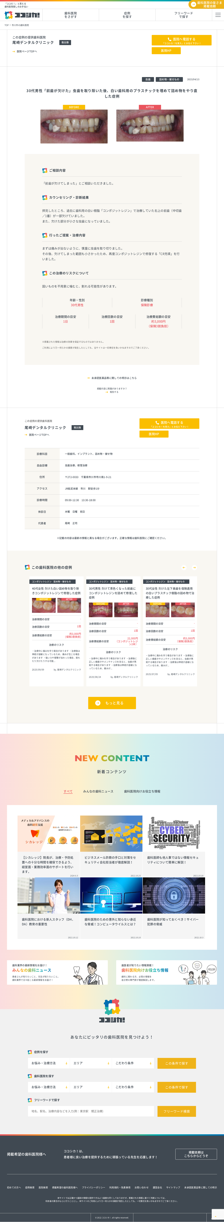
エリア (78, 1063)
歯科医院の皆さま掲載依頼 (209, 4)
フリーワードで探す (183, 15)
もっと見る (114, 703)
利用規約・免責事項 (119, 1187)
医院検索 (43, 1187)
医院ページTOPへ (27, 51)
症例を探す (127, 15)
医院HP (166, 50)
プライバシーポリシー (93, 1187)
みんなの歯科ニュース (98, 791)
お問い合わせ (142, 1187)
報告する (114, 392)
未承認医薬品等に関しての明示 (200, 1187)
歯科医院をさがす (70, 15)
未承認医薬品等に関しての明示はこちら (114, 378)
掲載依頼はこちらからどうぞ (196, 1154)
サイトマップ (173, 1187)
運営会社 (157, 1187)
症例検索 (29, 1187)
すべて (68, 791)
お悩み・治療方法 (43, 1063)
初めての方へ (14, 1187)
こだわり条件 (124, 1063)
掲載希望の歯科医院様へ (65, 1187)
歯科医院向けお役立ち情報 (142, 791)
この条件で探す (176, 1063)
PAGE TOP (215, 1219)
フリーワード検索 (176, 1111)
